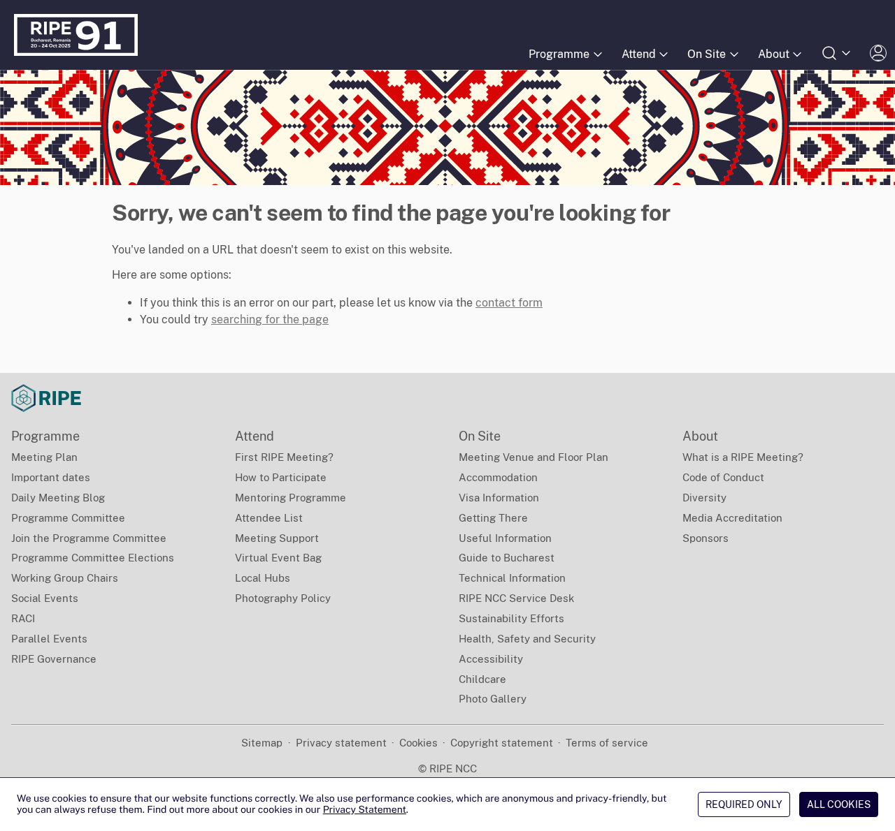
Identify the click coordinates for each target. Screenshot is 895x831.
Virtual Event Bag (278, 558)
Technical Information (512, 578)
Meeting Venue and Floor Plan (533, 457)
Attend (639, 54)
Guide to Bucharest (506, 558)
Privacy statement (341, 743)
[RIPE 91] (76, 35)
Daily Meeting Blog (58, 497)
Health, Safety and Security (527, 639)
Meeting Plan (44, 457)
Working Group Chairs (64, 578)
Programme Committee (68, 518)
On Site (706, 54)
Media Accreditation (732, 518)
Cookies (418, 743)
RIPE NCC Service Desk (516, 598)
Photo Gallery (493, 699)
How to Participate (281, 477)
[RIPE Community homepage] (46, 398)
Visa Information (499, 497)
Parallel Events (49, 639)
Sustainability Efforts (511, 618)
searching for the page (270, 319)
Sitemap (261, 743)
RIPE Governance (53, 659)
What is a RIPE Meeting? (742, 457)
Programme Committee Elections (92, 558)
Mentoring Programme (290, 497)
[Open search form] (836, 53)
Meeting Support (277, 538)
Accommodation (498, 477)
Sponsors (705, 538)
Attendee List (269, 518)
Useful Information (505, 538)
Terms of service (607, 743)
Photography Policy (283, 598)
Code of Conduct (723, 477)
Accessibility (491, 659)
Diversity (704, 497)
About (773, 54)
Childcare (482, 679)
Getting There (493, 518)
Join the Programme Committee (88, 538)
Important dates (50, 477)
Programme (559, 54)
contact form (509, 302)
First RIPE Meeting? (284, 457)
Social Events (44, 598)
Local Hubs (262, 578)
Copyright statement (501, 743)
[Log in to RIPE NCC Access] (878, 53)
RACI (23, 618)
